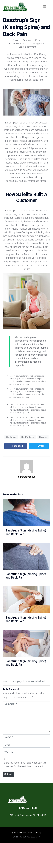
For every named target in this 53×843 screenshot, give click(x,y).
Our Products (27, 437)
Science (43, 437)
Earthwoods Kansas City (26, 836)
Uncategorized (37, 43)
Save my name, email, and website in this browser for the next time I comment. (25, 764)
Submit (8, 774)
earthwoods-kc (19, 43)
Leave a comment (27, 47)
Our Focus (11, 437)
